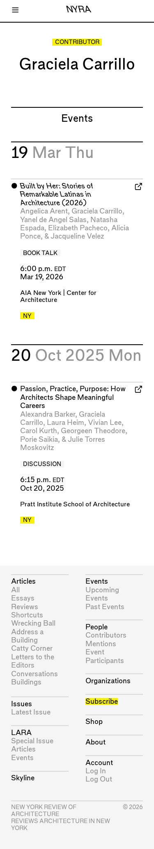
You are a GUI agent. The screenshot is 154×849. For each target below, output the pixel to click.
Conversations (34, 673)
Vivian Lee (105, 422)
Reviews (24, 606)
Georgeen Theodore (93, 430)
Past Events (104, 606)
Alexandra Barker (47, 414)
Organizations (108, 680)
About (95, 742)
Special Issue (32, 741)
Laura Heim (65, 422)
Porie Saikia (39, 439)
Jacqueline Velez (77, 236)
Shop (94, 721)
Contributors (105, 635)
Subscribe (101, 701)
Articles (23, 581)
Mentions (100, 643)
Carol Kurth (38, 430)
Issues (21, 704)
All (15, 590)
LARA (21, 732)
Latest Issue (31, 712)
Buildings (26, 682)
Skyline (22, 778)
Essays (22, 598)
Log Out (98, 779)
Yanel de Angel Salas (53, 219)
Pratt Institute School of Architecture (75, 504)
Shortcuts (27, 615)
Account (99, 762)
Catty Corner (32, 648)
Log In (95, 771)
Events (22, 757)
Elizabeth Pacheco (78, 228)
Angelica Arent (44, 211)
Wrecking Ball (33, 623)
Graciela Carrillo (96, 211)
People (96, 627)
